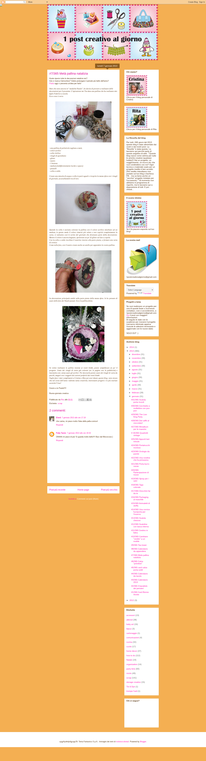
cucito (129, 646)
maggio (135, 381)
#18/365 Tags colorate (137, 486)
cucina (129, 642)
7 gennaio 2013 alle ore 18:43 (79, 433)
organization (131, 664)
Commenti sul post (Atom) (87, 499)
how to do (130, 655)
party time (130, 669)
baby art (130, 624)
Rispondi (59, 425)
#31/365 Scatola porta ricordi (138, 401)
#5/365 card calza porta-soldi (139, 568)
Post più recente (57, 490)
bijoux (129, 629)
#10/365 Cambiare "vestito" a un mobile (139, 538)
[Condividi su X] (85, 399)
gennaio (136, 396)
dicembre (136, 354)
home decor (131, 651)
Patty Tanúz (61, 433)
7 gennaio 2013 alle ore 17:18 (74, 418)
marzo (135, 389)
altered (129, 620)
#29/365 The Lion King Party (139, 415)
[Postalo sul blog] (82, 399)
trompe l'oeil (131, 691)
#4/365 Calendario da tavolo (139, 575)
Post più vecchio (109, 490)
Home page (83, 490)
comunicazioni (132, 637)
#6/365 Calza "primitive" (137, 562)
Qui (127, 315)
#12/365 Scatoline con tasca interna (140, 525)
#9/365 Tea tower (139, 545)
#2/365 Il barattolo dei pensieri (139, 587)
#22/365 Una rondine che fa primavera (140, 459)
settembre (136, 366)
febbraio (136, 392)
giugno (135, 377)
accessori (130, 615)
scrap (60, 403)
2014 (132, 347)
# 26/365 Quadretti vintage (139, 434)
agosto (135, 369)
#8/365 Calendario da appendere (139, 550)
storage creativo (133, 682)
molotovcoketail (122, 742)
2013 (132, 351)
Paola (51, 83)
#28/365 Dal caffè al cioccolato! (140, 421)
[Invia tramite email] (79, 399)
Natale (129, 660)
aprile (134, 385)
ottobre (135, 362)
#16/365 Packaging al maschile (139, 498)
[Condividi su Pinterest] (90, 399)
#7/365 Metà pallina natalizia (140, 556)
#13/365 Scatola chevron (138, 519)
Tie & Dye (130, 686)
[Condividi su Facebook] (87, 399)
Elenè (58, 418)
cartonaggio (131, 633)
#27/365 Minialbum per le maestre (139, 428)
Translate (147, 293)
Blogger (143, 742)
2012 (132, 600)
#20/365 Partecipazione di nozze (140, 472)
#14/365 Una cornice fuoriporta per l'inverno (140, 511)
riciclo (128, 673)
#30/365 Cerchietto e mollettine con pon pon (140, 408)
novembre (136, 358)
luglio (134, 373)
